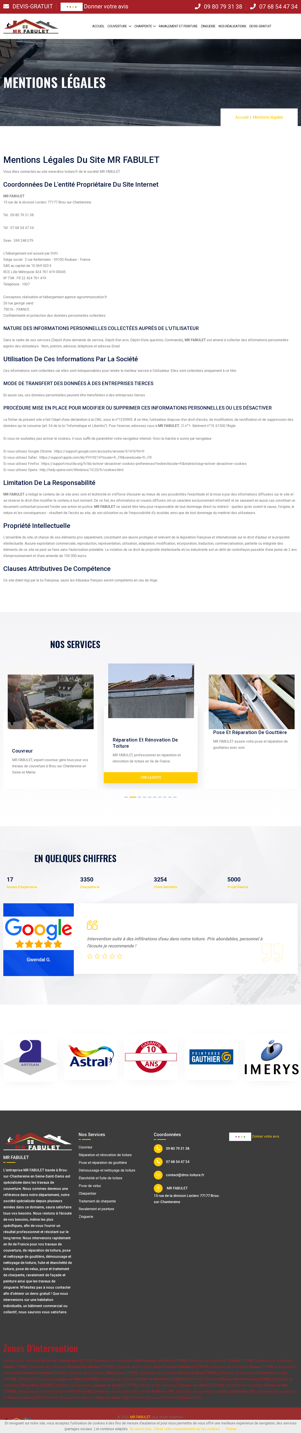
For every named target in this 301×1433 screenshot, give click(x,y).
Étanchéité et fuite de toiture (100, 1173)
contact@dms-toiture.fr (185, 1170)
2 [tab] (131, 791)
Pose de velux (90, 1180)
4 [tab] (144, 791)
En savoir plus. (141, 1429)
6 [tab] (154, 791)
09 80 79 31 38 (222, 7)
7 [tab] (160, 791)
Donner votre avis (105, 6)
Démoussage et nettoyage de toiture (107, 1165)
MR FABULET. (140, 1412)
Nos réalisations (232, 26)
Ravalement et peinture (178, 26)
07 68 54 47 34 (278, 7)
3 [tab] (138, 791)
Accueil (98, 26)
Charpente (143, 26)
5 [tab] (149, 791)
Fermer (231, 1429)
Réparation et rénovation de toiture (105, 1150)
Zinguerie (208, 26)
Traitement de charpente (97, 1196)
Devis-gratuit (32, 6)
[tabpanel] (68, 724)
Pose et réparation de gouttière (103, 1157)
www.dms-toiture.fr (63, 172)
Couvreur (85, 1142)
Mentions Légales (176, 1418)
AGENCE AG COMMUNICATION (135, 1418)
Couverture (118, 26)
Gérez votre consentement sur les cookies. (187, 1429)
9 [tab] (170, 791)
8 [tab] (165, 791)
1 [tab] (126, 791)
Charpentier (87, 1188)
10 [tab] (175, 791)
